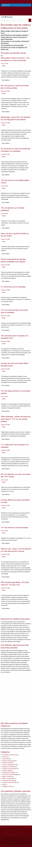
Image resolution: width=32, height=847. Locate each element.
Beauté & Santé (6, 763)
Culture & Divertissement (9, 765)
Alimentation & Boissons (9, 755)
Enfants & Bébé (6, 770)
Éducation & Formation (8, 767)
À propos (5, 828)
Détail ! (4, 66)
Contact (4, 14)
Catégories (5, 11)
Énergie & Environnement (9, 768)
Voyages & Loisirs (7, 786)
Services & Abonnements (9, 782)
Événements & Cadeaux (9, 772)
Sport (3, 784)
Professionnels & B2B (8, 780)
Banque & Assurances (8, 761)
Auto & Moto (5, 759)
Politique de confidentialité (10, 834)
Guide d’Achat (6, 830)
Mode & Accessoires (8, 778)
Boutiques (5, 8)
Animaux (4, 757)
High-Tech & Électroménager (10, 774)
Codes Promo (6, 5)
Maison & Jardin (6, 776)
